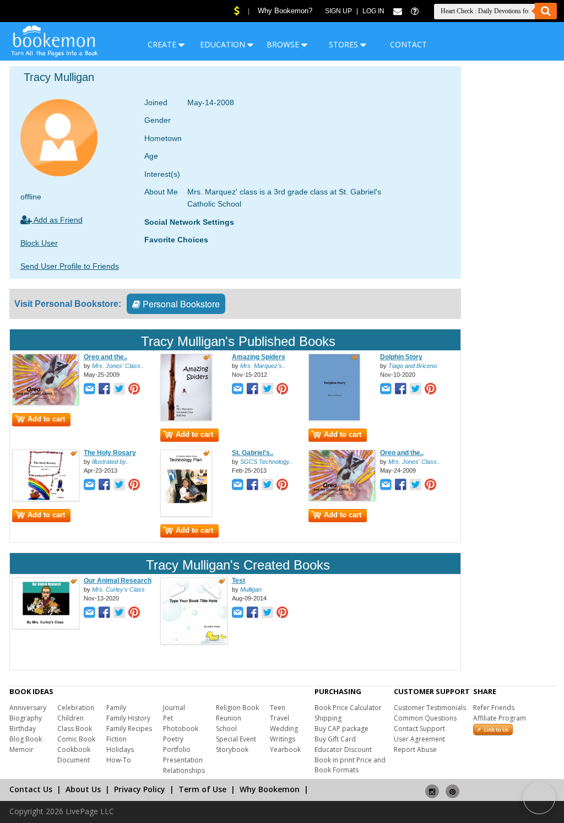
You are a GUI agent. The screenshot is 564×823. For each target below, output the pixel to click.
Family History (128, 718)
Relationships (184, 770)
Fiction (116, 739)
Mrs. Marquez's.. (262, 365)
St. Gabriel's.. (252, 453)
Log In (373, 11)
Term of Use (202, 789)
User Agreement (419, 739)
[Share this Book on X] (119, 390)
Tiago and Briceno (412, 365)
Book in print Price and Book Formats (350, 765)
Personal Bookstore (180, 303)
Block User (39, 243)
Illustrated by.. (110, 461)
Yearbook (285, 749)
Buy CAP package (341, 728)
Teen (277, 707)
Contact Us (30, 789)
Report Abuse (415, 749)
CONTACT (408, 44)
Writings (282, 739)
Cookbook (73, 749)
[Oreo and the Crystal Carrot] (45, 403)
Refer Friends (493, 707)
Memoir (21, 749)
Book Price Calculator (348, 707)
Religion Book (237, 707)
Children (70, 718)
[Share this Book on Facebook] (104, 390)
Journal (174, 707)
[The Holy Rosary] (45, 499)
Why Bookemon (270, 789)
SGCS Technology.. (266, 461)
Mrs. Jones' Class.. (118, 365)
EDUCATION (223, 44)
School (226, 728)
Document (73, 760)
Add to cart (46, 419)
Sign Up (338, 11)
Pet (168, 718)
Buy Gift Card (335, 739)
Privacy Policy (139, 789)
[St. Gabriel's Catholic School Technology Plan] (186, 514)
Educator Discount (343, 749)
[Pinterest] (452, 786)
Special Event (236, 739)
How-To (118, 760)
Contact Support (419, 728)
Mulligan (251, 589)
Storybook (232, 749)
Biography (25, 718)
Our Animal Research (117, 580)
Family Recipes (129, 728)
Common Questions (425, 718)
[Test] (193, 642)
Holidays (120, 749)
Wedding (284, 728)
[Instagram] (432, 786)
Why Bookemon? (285, 11)
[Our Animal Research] (45, 627)
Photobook (180, 728)
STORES (344, 44)
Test (238, 580)
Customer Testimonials (430, 707)
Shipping (327, 718)
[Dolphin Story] (334, 419)
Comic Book (76, 739)
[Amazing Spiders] (186, 419)
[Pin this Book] (134, 390)
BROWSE (284, 44)
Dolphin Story (401, 357)
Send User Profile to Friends (69, 266)
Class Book (74, 728)
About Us (83, 789)
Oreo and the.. (105, 357)
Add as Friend (57, 219)
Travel (279, 718)
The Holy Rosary (110, 453)
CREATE (163, 44)
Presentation (183, 760)
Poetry (173, 739)
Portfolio (177, 749)
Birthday (22, 728)
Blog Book (25, 739)
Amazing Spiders (258, 357)
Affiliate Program (499, 718)
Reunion (228, 718)
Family (116, 707)
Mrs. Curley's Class (118, 589)
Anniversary (27, 707)
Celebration (75, 707)
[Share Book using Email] (89, 390)
